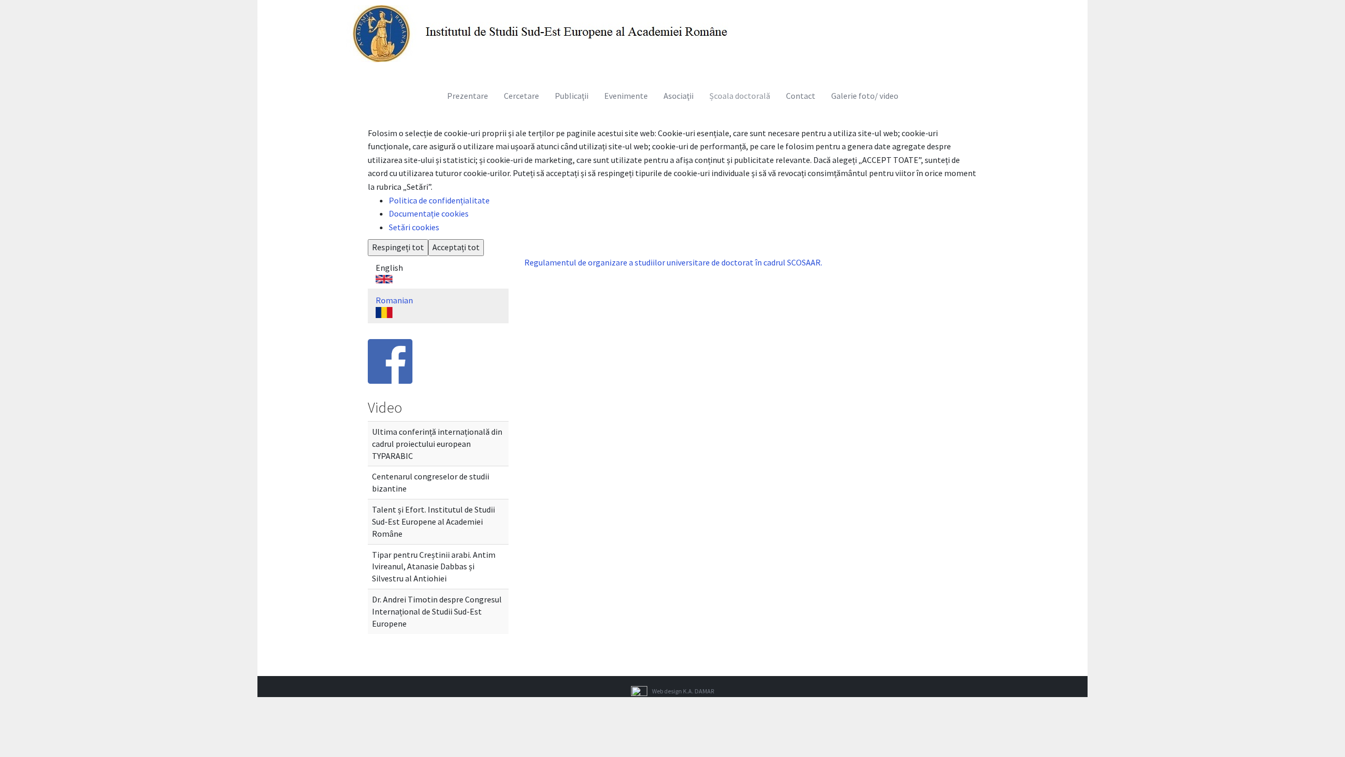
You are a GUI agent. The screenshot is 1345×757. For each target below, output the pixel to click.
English (389, 267)
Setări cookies (414, 227)
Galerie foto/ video (864, 95)
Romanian (394, 300)
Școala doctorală (739, 95)
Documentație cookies (429, 213)
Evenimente (626, 95)
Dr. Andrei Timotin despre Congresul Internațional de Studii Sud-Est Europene (437, 611)
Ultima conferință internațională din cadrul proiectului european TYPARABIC (437, 443)
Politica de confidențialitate (439, 200)
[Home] (543, 32)
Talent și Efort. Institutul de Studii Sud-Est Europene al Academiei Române (433, 521)
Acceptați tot (456, 247)
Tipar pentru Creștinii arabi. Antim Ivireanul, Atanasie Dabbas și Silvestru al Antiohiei (433, 566)
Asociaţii (679, 95)
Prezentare (467, 95)
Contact (800, 95)
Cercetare (521, 95)
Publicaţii (571, 95)
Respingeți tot (398, 247)
